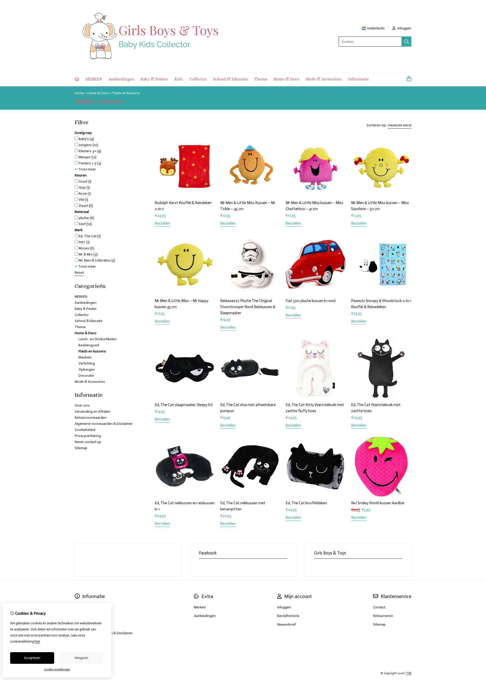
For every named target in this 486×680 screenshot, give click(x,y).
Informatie (358, 79)
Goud (84, 181)
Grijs (84, 187)
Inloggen (284, 607)
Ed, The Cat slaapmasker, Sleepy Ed (183, 405)
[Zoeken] (406, 41)
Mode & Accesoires (324, 79)
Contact (379, 607)
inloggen (404, 28)
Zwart (85, 206)
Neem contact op (88, 442)
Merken (200, 607)
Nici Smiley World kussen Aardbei (378, 503)
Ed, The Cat (89, 236)
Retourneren (383, 616)
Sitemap (81, 448)
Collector (198, 79)
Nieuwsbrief (286, 624)
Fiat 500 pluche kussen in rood (310, 300)
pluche (86, 218)
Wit (83, 199)
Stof (85, 224)
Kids (178, 79)
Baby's (86, 139)
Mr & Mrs (88, 254)
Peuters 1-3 (89, 163)
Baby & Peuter (154, 79)
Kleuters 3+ (89, 151)
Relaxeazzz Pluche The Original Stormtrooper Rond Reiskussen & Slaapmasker (247, 306)
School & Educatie (230, 79)
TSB (408, 673)
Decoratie (86, 375)
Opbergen (86, 369)
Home (79, 93)
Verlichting (86, 363)
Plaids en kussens (126, 93)
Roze (84, 193)
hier (37, 641)
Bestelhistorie (288, 616)
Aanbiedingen (121, 79)
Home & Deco (286, 79)
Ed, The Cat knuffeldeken (306, 503)
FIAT (84, 242)
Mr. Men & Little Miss (96, 260)
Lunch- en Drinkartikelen (97, 339)
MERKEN (94, 79)
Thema (260, 79)
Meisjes (87, 157)
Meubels (85, 357)
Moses (86, 248)
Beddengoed (88, 345)
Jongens (88, 145)
